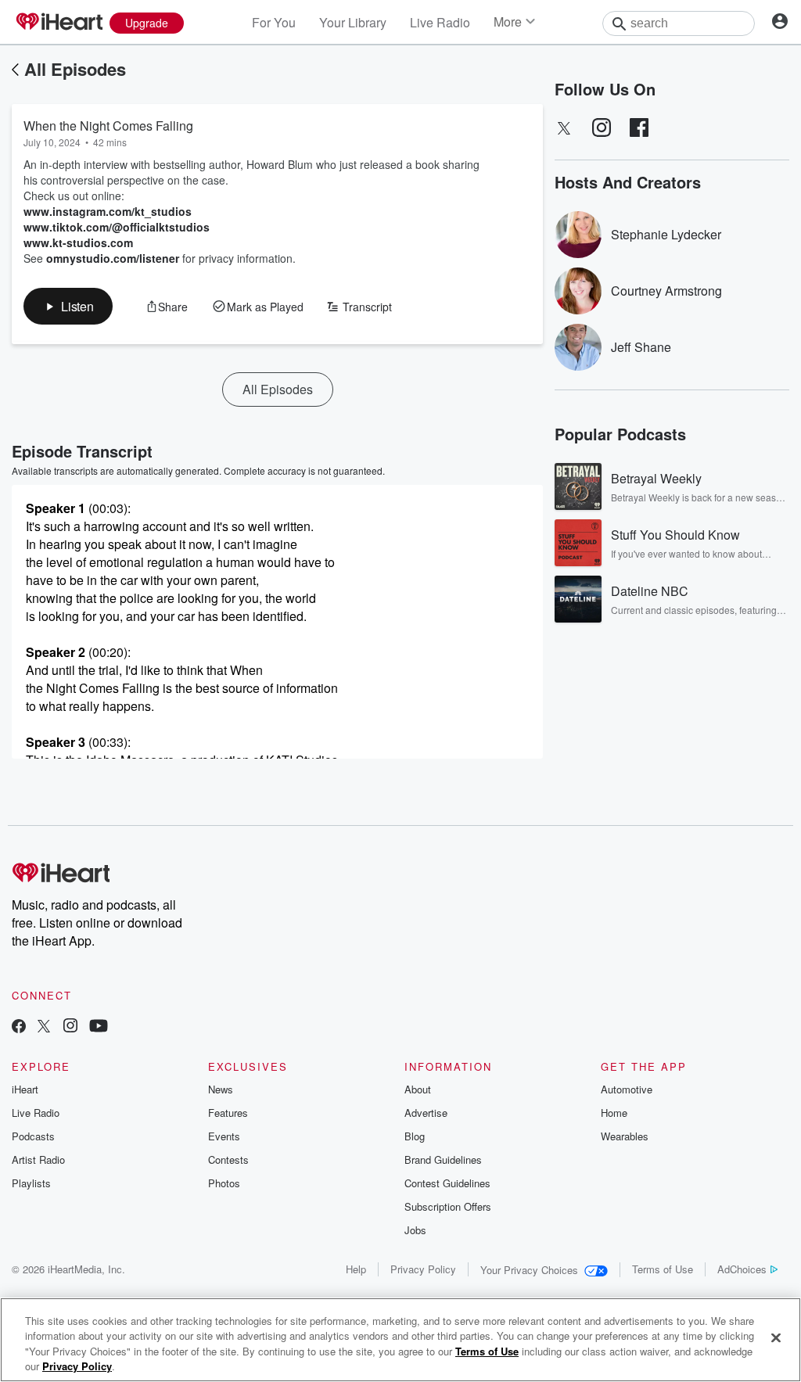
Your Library (352, 22)
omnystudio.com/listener (112, 258)
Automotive (626, 1089)
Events (224, 1136)
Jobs (415, 1229)
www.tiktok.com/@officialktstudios (116, 227)
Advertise (425, 1112)
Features (228, 1112)
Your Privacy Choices (529, 1269)
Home (614, 1112)
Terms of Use (662, 1269)
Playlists (31, 1183)
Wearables (624, 1136)
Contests (228, 1159)
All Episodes (75, 68)
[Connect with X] (44, 1027)
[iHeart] (59, 22)
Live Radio (440, 22)
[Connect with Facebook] (19, 1027)
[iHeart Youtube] (98, 1027)
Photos (224, 1183)
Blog (414, 1136)
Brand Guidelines (443, 1159)
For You (274, 22)
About (417, 1089)
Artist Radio (38, 1159)
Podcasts (33, 1136)
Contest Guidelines (447, 1183)
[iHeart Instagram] (70, 1027)
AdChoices (742, 1269)
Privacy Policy (423, 1269)
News (220, 1089)
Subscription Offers (447, 1206)
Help (356, 1269)
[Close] (776, 1337)
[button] (68, 306)
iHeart (25, 1089)
